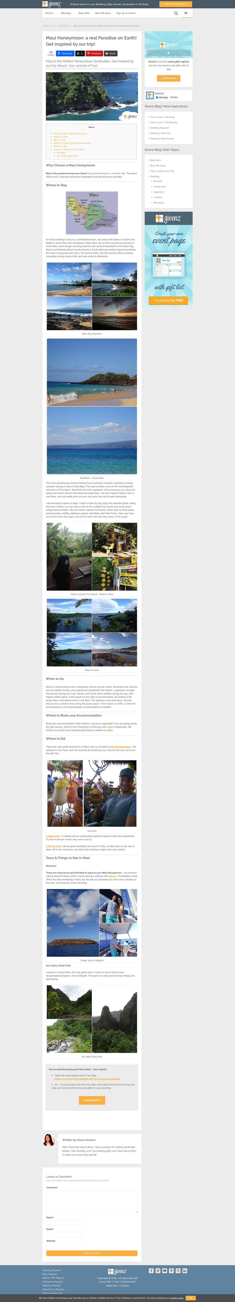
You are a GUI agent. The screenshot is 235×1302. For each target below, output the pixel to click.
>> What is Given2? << (176, 4)
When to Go (60, 139)
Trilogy (112, 876)
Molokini (61, 152)
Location (157, 197)
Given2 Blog (48, 26)
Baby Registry (49, 1274)
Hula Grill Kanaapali (120, 746)
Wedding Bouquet (159, 127)
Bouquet (157, 181)
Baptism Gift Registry (53, 1277)
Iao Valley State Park (67, 156)
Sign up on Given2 (125, 13)
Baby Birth (84, 13)
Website (50, 1240)
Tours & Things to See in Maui (69, 149)
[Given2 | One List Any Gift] (117, 1274)
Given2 (48, 13)
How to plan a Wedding (162, 117)
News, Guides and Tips (162, 171)
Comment (51, 1187)
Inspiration (158, 192)
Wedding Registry (51, 1270)
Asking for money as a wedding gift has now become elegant (87, 1078)
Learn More (168, 78)
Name (50, 1217)
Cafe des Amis (54, 846)
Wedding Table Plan (160, 133)
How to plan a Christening (163, 122)
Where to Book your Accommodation (72, 143)
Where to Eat (60, 146)
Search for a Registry (53, 1289)
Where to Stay (61, 136)
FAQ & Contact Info (52, 1293)
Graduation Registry (52, 1281)
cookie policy (177, 1298)
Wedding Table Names (162, 138)
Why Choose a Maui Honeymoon (70, 133)
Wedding (65, 13)
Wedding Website (51, 1285)
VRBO (109, 730)
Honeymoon (63, 26)
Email (50, 1229)
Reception (158, 202)
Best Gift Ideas (103, 13)
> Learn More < (92, 1100)
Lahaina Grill (53, 836)
